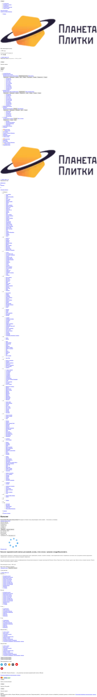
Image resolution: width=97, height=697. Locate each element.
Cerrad (7, 263)
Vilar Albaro (8, 488)
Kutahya (7, 367)
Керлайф (8, 505)
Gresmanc (8, 333)
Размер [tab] (34, 77)
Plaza (7, 430)
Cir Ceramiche (9, 267)
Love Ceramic (9, 384)
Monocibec (8, 397)
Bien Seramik (8, 245)
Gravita (7, 327)
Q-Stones (8, 438)
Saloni (7, 456)
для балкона (8, 85)
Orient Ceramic (9, 416)
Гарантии (5, 635)
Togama (7, 475)
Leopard (7, 383)
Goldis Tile (8, 324)
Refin (7, 445)
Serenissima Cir (9, 460)
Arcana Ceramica (9, 215)
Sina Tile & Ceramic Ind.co (11, 462)
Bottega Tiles (8, 249)
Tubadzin (8, 479)
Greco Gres (8, 329)
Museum (7, 399)
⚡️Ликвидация (6, 130)
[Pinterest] (2, 669)
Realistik (7, 443)
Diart (7, 282)
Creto (7, 273)
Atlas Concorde (9, 228)
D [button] (3, 276)
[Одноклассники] (9, 665)
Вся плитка (15, 75)
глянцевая (8, 124)
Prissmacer (8, 436)
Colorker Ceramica (10, 272)
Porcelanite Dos (9, 434)
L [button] (3, 368)
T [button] (3, 471)
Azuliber (7, 234)
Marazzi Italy (8, 388)
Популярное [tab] (29, 77)
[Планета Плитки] (48, 46)
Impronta (8, 346)
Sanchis (7, 457)
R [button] (3, 441)
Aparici (7, 211)
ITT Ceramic (8, 355)
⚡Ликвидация (6, 143)
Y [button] (3, 499)
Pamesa (7, 420)
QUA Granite (8, 439)
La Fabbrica (8, 371)
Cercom (7, 260)
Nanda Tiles (8, 401)
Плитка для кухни (7, 580)
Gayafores (8, 320)
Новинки (5, 134)
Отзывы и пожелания (8, 639)
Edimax (7, 294)
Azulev (7, 233)
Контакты (5, 615)
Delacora (8, 281)
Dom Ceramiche (9, 285)
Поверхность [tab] (40, 77)
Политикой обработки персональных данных (86, 694)
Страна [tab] (45, 77)
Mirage (7, 394)
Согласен (3, 695)
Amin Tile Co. (9, 209)
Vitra (7, 490)
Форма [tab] (24, 77)
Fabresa (7, 309)
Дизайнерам (6, 5)
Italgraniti (8, 352)
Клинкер (5, 127)
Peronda (7, 425)
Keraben (7, 361)
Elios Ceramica (9, 297)
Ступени (5, 117)
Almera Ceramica (9, 206)
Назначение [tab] (6, 77)
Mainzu (7, 387)
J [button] (3, 356)
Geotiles (7, 321)
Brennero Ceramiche (10, 250)
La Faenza (8, 372)
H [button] (3, 336)
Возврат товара (6, 637)
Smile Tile (8, 464)
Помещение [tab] (12, 77)
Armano (7, 220)
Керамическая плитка (8, 74)
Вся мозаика (10, 108)
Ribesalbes (8, 449)
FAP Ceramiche (9, 313)
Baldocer (8, 240)
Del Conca (8, 279)
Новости (5, 613)
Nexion (7, 410)
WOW (7, 496)
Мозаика (5, 107)
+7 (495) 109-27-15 (5, 57)
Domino (7, 286)
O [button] (3, 413)
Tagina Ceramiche (9, 473)
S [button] (3, 455)
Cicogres (8, 265)
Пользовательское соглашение (10, 640)
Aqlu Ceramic (9, 214)
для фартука (8, 79)
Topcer (7, 477)
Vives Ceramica (9, 492)
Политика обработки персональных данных (10, 675)
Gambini (7, 317)
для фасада (8, 89)
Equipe (7, 302)
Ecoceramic (8, 292)
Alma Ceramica (9, 205)
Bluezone (8, 246)
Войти (4, 13)
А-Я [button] (4, 502)
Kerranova (8, 364)
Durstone (8, 290)
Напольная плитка (7, 578)
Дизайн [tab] (17, 77)
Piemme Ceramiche (10, 428)
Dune (7, 289)
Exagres (7, 305)
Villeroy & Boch (9, 489)
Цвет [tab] (21, 77)
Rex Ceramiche (9, 447)
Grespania (8, 334)
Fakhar (7, 310)
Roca (7, 451)
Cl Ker (7, 269)
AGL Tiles (8, 199)
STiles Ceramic (9, 468)
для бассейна (9, 86)
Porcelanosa (8, 435)
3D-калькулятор (4, 10)
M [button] (3, 385)
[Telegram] (2, 665)
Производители (6, 135)
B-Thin (7, 239)
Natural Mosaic (9, 403)
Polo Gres (8, 431)
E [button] (3, 291)
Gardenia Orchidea (10, 318)
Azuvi (7, 235)
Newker (7, 409)
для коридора (9, 88)
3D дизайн (5, 131)
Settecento (8, 461)
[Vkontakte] (5, 665)
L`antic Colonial (9, 369)
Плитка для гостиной (8, 584)
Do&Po (7, 284)
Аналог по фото (6, 11)
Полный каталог (7, 576)
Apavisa (7, 212)
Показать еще (4, 549)
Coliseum (8, 271)
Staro (7, 466)
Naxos (7, 405)
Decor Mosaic (9, 277)
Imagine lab (8, 343)
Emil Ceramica (9, 300)
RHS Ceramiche (9, 448)
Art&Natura (8, 222)
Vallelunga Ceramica (10, 486)
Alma (7, 203)
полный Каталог (7, 73)
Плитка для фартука (7, 581)
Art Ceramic (8, 221)
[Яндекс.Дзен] (13, 665)
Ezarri (7, 307)
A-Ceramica (8, 194)
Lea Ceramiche (9, 381)
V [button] (3, 485)
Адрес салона (6, 8)
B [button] (3, 237)
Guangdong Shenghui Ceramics (12, 335)
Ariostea (7, 219)
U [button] (3, 481)
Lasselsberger (8, 378)
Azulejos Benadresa (10, 232)
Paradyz (7, 422)
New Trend (8, 407)
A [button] (3, 193)
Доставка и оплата (7, 4)
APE (7, 213)
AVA (7, 230)
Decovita (8, 278)
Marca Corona (9, 390)
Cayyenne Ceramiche (10, 254)
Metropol (8, 393)
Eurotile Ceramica (9, 304)
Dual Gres (8, 288)
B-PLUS (8, 238)
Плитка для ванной (7, 579)
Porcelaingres (8, 432)
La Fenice (8, 373)
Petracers (8, 426)
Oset (7, 418)
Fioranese (8, 314)
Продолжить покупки (13, 568)
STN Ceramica (9, 469)
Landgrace (8, 377)
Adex (7, 198)
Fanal (7, 311)
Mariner (7, 391)
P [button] (3, 419)
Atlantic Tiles (8, 227)
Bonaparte (8, 247)
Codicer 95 (8, 270)
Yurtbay (7, 500)
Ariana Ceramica (9, 218)
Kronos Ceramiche (10, 365)
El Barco (8, 295)
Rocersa (7, 452)
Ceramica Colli (9, 257)
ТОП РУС (8, 507)
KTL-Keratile (9, 366)
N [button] (3, 400)
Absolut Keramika (9, 196)
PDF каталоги (6, 609)
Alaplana (8, 200)
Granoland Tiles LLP (10, 326)
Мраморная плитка (7, 106)
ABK (7, 195)
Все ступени (10, 118)
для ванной (8, 78)
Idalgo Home (8, 342)
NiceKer (7, 411)
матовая (7, 121)
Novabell (8, 412)
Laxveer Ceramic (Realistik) (12, 379)
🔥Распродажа (6, 129)
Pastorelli (8, 424)
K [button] (3, 359)
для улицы (8, 84)
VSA (7, 493)
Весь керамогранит (14, 91)
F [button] (3, 308)
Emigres (7, 298)
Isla (6, 349)
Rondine (7, 454)
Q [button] (3, 437)
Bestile (7, 244)
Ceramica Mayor (9, 258)
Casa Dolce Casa (9, 253)
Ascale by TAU (9, 225)
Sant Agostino (9, 458)
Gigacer (7, 322)
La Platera (8, 374)
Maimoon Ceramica (10, 386)
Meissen (7, 392)
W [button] (3, 494)
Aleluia (7, 202)
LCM (7, 380)
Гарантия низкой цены (8, 636)
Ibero (7, 341)
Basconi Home (9, 243)
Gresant (7, 332)
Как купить (5, 633)
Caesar (7, 252)
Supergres (8, 470)
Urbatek (7, 483)
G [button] (3, 316)
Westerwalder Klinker (10, 495)
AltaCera (8, 208)
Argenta (7, 216)
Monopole (8, 398)
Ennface (7, 301)
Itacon (7, 350)
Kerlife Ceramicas (9, 362)
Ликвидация (8, 506)
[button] (5, 55)
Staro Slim (8, 467)
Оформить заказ (4, 568)
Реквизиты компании (8, 612)
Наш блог (5, 614)
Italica (7, 353)
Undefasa (8, 482)
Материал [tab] (18, 110)
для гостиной (9, 83)
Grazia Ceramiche (9, 328)
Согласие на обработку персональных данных (13, 641)
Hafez (7, 337)
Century (7, 256)
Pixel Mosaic (8, 429)
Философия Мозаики (10, 508)
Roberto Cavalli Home (10, 450)
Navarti (7, 404)
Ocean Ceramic (9, 415)
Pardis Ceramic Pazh (10, 423)
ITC (7, 354)
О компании (6, 3)
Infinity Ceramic (9, 347)
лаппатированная (10, 123)
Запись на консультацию (6, 657)
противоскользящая (10, 122)
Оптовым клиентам (7, 7)
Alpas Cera (8, 207)
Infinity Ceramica (9, 348)
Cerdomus (8, 262)
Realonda (8, 444)
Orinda (7, 417)
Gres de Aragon (9, 330)
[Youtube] (16, 665)
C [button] (3, 251)
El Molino (8, 296)
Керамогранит (6, 90)
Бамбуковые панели (7, 125)
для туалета (8, 82)
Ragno (7, 442)
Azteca (7, 231)
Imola (7, 345)
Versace (7, 487)
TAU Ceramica (9, 474)
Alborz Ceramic (9, 201)
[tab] (48, 533)
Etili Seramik (8, 303)
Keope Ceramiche (9, 360)
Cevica (7, 264)
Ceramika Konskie (10, 259)
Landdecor (8, 375)
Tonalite (7, 476)
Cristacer (8, 275)
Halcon (7, 339)
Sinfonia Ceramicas (10, 463)
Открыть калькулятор (5, 520)
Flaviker (7, 315)
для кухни (8, 80)
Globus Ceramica (9, 323)
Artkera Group (9, 224)
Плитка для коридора (8, 583)
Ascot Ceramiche (9, 226)
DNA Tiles (8, 283)
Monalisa (8, 396)
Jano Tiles (8, 358)
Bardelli (7, 241)
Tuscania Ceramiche (10, 480)
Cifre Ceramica (9, 266)
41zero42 (8, 503)
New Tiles (8, 406)
